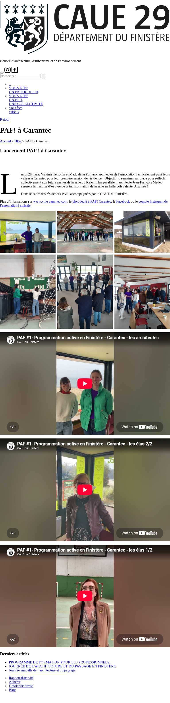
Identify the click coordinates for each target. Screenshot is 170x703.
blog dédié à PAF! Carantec (91, 201)
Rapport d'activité (21, 678)
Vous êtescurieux (15, 110)
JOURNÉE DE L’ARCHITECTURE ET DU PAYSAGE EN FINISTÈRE (62, 666)
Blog (18, 141)
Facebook (123, 201)
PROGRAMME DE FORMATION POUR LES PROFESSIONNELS (59, 662)
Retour (5, 119)
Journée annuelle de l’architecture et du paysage (42, 670)
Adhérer (14, 682)
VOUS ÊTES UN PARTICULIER (23, 90)
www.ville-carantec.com (50, 201)
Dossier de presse (21, 686)
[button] (2, 73)
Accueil (5, 141)
